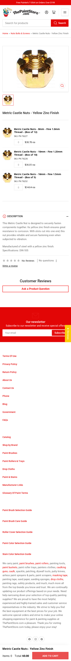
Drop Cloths (8, 469)
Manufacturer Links (12, 485)
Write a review (10, 265)
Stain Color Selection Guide (16, 554)
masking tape (60, 575)
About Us (7, 380)
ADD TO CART (50, 655)
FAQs (5, 420)
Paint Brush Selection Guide (17, 510)
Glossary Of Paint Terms (15, 493)
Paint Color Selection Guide (16, 543)
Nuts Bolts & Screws (20, 33)
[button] (11, 260)
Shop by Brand (10, 445)
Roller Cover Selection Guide (17, 532)
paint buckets (9, 567)
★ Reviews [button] (68, 334)
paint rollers (42, 563)
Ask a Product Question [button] (36, 288)
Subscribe (59, 332)
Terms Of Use (9, 356)
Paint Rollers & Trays (13, 461)
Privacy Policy (9, 364)
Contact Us (8, 388)
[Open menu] (65, 12)
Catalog (6, 437)
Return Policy (9, 372)
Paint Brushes (9, 453)
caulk (12, 571)
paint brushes (26, 563)
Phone (5, 396)
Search (62, 23)
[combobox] (35, 23)
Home (5, 33)
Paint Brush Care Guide (14, 521)
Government (9, 412)
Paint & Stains (9, 477)
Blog (4, 404)
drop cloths (57, 579)
